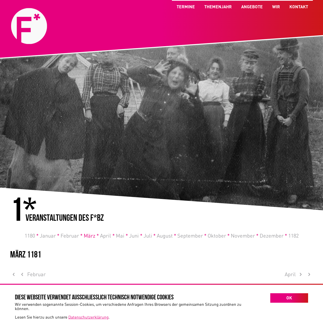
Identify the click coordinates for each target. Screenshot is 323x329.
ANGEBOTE (252, 6)
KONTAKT (298, 6)
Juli (150, 235)
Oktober (219, 235)
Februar (72, 235)
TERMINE (186, 6)
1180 (32, 235)
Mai (122, 235)
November (244, 235)
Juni (135, 235)
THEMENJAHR (218, 6)
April (107, 235)
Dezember (273, 235)
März (91, 235)
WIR (276, 6)
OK (289, 297)
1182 (293, 235)
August (166, 235)
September (191, 235)
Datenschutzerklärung (88, 317)
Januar (49, 235)
